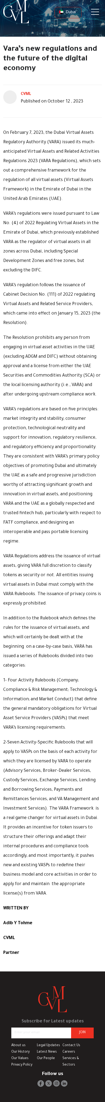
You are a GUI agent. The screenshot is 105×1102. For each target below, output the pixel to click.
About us (18, 1046)
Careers (68, 1052)
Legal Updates (48, 1046)
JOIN (82, 1033)
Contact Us (71, 1046)
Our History (20, 1052)
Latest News (47, 1052)
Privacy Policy (21, 1065)
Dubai (70, 13)
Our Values (20, 1058)
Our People (46, 1058)
